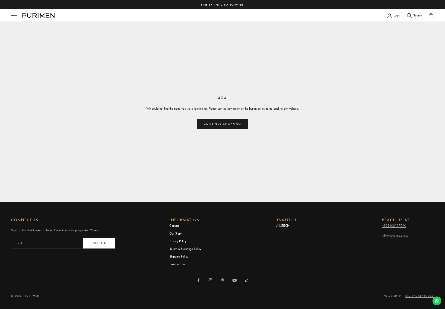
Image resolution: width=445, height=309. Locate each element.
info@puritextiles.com (395, 236)
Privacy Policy (177, 241)
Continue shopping (223, 123)
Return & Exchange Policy (185, 249)
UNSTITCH (282, 225)
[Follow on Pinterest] (222, 280)
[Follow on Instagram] (210, 280)
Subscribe (99, 243)
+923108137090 (394, 225)
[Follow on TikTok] (246, 280)
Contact (174, 225)
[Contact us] (436, 300)
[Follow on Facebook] (198, 280)
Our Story (175, 233)
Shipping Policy (178, 256)
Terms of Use (177, 264)
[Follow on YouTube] (234, 280)
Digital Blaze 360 (419, 295)
